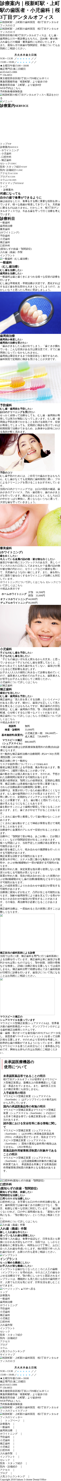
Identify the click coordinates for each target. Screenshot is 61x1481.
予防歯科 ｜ (7, 1437)
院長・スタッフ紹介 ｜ (14, 1463)
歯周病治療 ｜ (9, 1430)
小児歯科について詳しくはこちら (19, 682)
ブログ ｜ (6, 1473)
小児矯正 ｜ (7, 1446)
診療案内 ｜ (7, 1423)
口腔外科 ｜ (7, 1450)
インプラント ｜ (10, 1456)
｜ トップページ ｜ (12, 1420)
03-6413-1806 (10, 1384)
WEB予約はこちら (10, 88)
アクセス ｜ (7, 1469)
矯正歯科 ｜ (7, 1443)
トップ (4, 186)
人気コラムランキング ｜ (15, 1476)
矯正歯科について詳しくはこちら (19, 716)
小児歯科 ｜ (7, 1440)
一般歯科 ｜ (7, 1427)
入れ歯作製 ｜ (9, 1453)
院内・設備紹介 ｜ (11, 1466)
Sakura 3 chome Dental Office (31, 1479)
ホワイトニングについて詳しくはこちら (22, 582)
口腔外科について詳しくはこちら (19, 1221)
